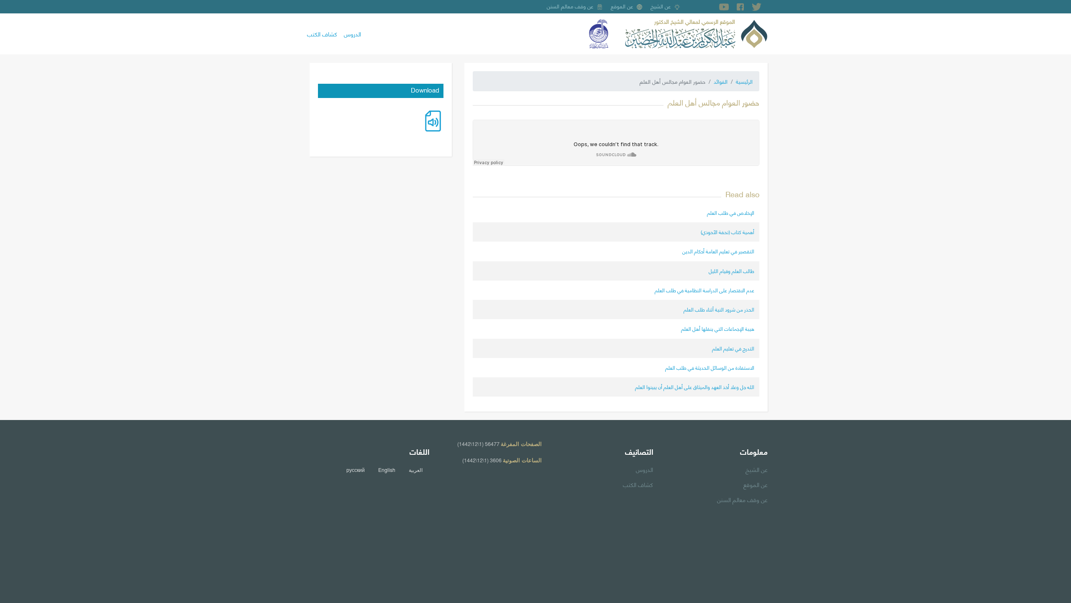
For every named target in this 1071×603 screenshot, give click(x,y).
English (386, 470)
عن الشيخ (661, 6)
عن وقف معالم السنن (570, 6)
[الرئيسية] (696, 32)
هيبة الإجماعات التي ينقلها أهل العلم (717, 328)
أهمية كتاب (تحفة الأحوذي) (727, 231)
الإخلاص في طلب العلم (730, 212)
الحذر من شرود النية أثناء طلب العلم (719, 309)
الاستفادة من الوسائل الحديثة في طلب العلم (709, 367)
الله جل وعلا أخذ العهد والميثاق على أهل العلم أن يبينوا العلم (694, 386)
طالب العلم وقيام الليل (731, 270)
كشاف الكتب (322, 33)
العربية (416, 470)
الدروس (352, 33)
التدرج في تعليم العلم (733, 348)
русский (355, 470)
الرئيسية (744, 81)
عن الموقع (622, 6)
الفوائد (721, 81)
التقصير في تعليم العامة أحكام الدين (718, 251)
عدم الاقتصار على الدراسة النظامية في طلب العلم (704, 290)
